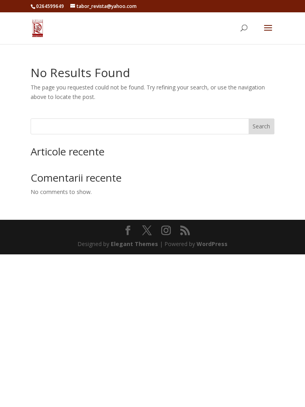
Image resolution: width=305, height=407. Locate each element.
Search (261, 126)
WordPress (212, 244)
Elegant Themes (134, 244)
